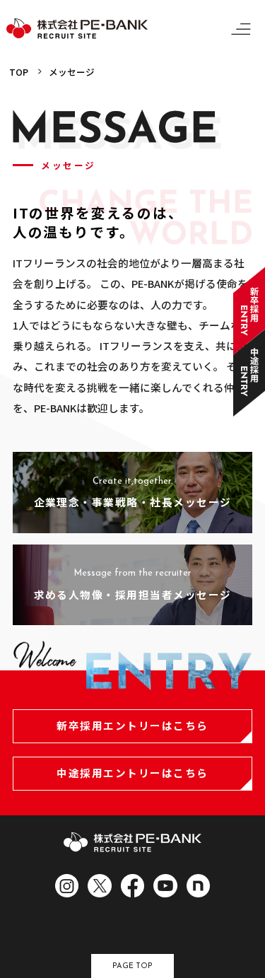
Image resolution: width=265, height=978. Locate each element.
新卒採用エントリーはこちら (132, 725)
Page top (132, 966)
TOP (18, 71)
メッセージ (72, 71)
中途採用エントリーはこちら (132, 772)
